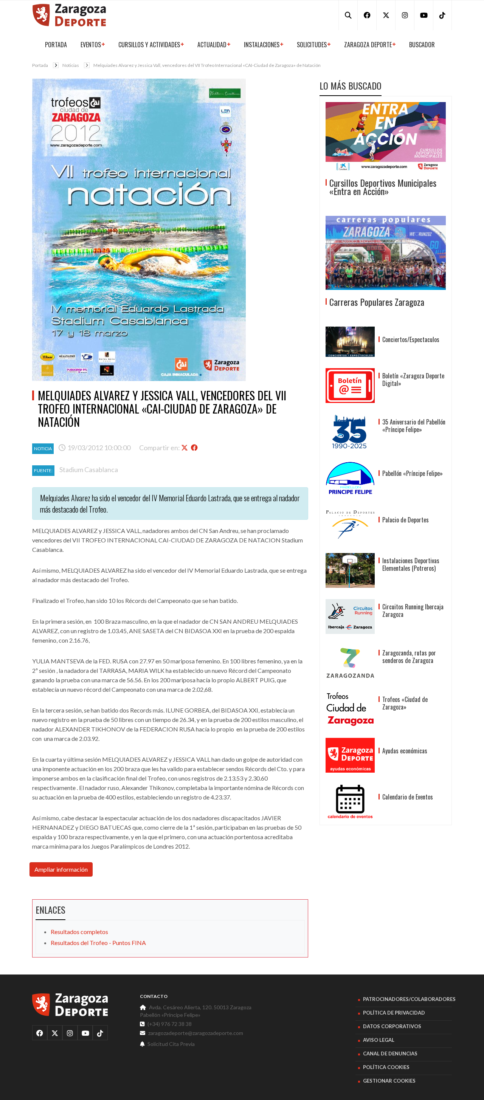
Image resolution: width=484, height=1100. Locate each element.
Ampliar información (61, 869)
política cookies (386, 1067)
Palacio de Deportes (405, 520)
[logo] (70, 1004)
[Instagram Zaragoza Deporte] (404, 15)
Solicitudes (312, 44)
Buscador (422, 44)
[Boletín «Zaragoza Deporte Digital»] (350, 385)
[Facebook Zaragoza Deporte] (366, 15)
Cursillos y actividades (149, 44)
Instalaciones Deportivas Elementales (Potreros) (410, 564)
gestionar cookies (389, 1081)
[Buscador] (347, 15)
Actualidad (211, 44)
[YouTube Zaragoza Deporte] (423, 15)
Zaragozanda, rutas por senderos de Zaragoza (409, 656)
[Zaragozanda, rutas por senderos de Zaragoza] (350, 662)
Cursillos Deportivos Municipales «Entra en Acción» (382, 186)
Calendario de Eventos (407, 797)
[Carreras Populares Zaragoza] (386, 253)
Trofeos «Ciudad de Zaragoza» (405, 703)
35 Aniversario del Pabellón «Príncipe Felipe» (413, 425)
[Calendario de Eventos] (350, 801)
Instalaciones (261, 44)
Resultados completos (79, 931)
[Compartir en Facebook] (195, 447)
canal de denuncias (390, 1053)
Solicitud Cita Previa (171, 1044)
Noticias (70, 65)
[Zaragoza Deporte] (69, 14)
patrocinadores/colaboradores (409, 999)
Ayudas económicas (404, 751)
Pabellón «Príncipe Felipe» (412, 473)
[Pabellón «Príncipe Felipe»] (350, 477)
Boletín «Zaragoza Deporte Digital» (413, 379)
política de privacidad (394, 1013)
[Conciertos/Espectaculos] (350, 342)
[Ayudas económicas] (350, 755)
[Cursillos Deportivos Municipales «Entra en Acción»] (386, 136)
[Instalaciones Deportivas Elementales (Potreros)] (350, 570)
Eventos (91, 44)
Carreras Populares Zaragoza (376, 301)
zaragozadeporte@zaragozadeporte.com (195, 1033)
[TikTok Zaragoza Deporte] (442, 15)
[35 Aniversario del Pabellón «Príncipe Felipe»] (350, 431)
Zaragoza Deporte (368, 44)
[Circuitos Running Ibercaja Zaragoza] (350, 616)
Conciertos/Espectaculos (410, 339)
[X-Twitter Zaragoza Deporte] (385, 15)
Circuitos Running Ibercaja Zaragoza (413, 610)
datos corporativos (392, 1026)
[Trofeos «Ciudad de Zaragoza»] (350, 709)
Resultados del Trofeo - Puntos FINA (98, 942)
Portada (56, 44)
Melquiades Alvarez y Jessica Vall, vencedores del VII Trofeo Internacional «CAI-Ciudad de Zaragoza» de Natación (207, 65)
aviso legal (378, 1040)
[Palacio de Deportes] (350, 524)
